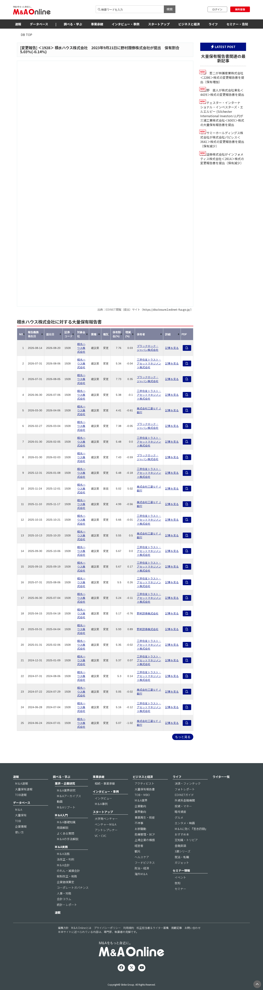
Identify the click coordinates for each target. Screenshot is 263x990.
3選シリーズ (182, 851)
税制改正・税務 (67, 876)
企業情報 (21, 826)
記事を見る (172, 347)
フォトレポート (185, 789)
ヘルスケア (142, 857)
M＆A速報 (21, 783)
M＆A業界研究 (66, 790)
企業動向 (140, 806)
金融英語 (180, 846)
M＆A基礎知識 (66, 822)
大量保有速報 (23, 789)
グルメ (179, 817)
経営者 (139, 846)
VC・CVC (100, 836)
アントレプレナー (106, 830)
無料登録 (240, 9)
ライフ (213, 24)
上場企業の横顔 (145, 840)
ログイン (217, 9)
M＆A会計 (63, 865)
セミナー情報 (181, 870)
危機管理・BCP (145, 834)
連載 (58, 912)
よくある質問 (65, 833)
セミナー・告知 (237, 24)
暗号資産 (180, 812)
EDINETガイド (184, 795)
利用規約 (128, 928)
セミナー (180, 889)
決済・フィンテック (188, 783)
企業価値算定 (65, 882)
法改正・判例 (65, 859)
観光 (137, 851)
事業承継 (97, 24)
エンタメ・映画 (185, 823)
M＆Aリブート (66, 807)
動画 (60, 801)
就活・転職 (182, 857)
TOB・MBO (142, 795)
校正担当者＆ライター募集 (153, 928)
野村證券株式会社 (147, 613)
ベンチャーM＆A (105, 824)
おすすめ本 (182, 834)
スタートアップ (159, 24)
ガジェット (182, 863)
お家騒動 (140, 829)
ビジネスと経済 (189, 24)
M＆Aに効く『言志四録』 (191, 829)
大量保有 (21, 815)
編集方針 (63, 928)
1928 (46, 47)
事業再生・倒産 (145, 817)
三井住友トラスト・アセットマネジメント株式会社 (149, 363)
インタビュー (103, 798)
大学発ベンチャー (106, 819)
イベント (180, 877)
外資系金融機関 (185, 800)
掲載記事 (176, 928)
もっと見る (182, 736)
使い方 (19, 832)
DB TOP (26, 34)
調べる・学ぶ (73, 24)
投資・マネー (183, 806)
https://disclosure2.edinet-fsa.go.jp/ (167, 309)
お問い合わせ (192, 928)
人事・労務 (64, 893)
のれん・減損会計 (68, 871)
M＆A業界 (141, 800)
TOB (18, 821)
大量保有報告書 (145, 789)
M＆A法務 (63, 854)
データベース (39, 24)
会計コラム (64, 899)
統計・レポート (67, 905)
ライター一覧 (221, 777)
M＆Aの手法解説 (67, 839)
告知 (177, 883)
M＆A (18, 809)
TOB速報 (21, 795)
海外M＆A (141, 874)
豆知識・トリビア (186, 840)
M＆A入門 (61, 815)
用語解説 (62, 828)
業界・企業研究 (65, 783)
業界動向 (140, 812)
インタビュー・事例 (125, 24)
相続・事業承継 (105, 783)
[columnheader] (21, 334)
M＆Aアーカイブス (69, 796)
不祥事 (139, 823)
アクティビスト (144, 783)
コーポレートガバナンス (73, 887)
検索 (170, 9)
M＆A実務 (61, 847)
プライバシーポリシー (107, 928)
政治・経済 (142, 868)
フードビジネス (145, 863)
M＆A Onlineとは (81, 928)
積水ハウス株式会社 (81, 348)
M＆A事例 (101, 804)
